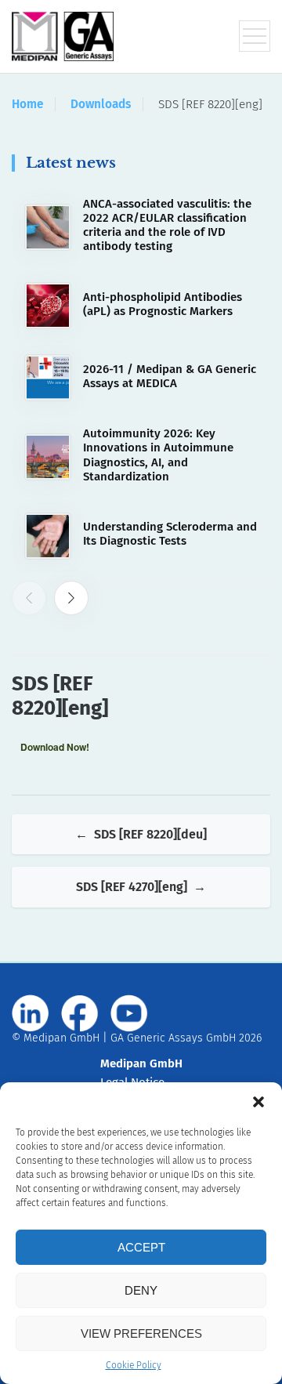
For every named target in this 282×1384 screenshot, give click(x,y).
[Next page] (71, 598)
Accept (141, 1247)
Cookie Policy (133, 1365)
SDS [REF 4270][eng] (131, 886)
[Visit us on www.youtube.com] (129, 1013)
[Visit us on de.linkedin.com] (30, 1013)
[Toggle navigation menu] (254, 36)
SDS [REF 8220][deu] (150, 834)
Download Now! (54, 747)
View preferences (141, 1333)
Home (27, 104)
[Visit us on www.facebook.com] (80, 1013)
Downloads (100, 104)
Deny (141, 1290)
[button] (258, 1102)
